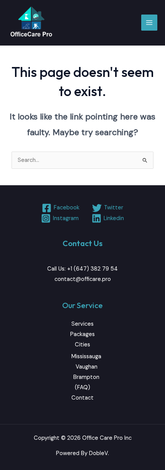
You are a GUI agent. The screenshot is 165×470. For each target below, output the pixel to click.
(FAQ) (82, 387)
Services (82, 324)
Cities (82, 344)
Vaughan (86, 366)
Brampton (86, 377)
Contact (82, 397)
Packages (82, 334)
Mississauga (86, 356)
